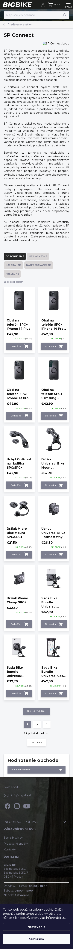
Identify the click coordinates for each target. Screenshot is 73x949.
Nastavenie (36, 927)
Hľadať (64, 15)
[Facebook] (7, 805)
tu (63, 918)
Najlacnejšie (38, 256)
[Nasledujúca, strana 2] (37, 724)
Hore (39, 742)
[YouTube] (26, 805)
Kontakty (10, 849)
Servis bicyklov (13, 837)
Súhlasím (36, 939)
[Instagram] (16, 805)
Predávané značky (16, 843)
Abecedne (12, 273)
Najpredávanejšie (38, 265)
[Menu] (68, 4)
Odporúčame (15, 256)
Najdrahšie (13, 265)
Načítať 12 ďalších (36, 711)
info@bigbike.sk (21, 795)
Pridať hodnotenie (20, 769)
